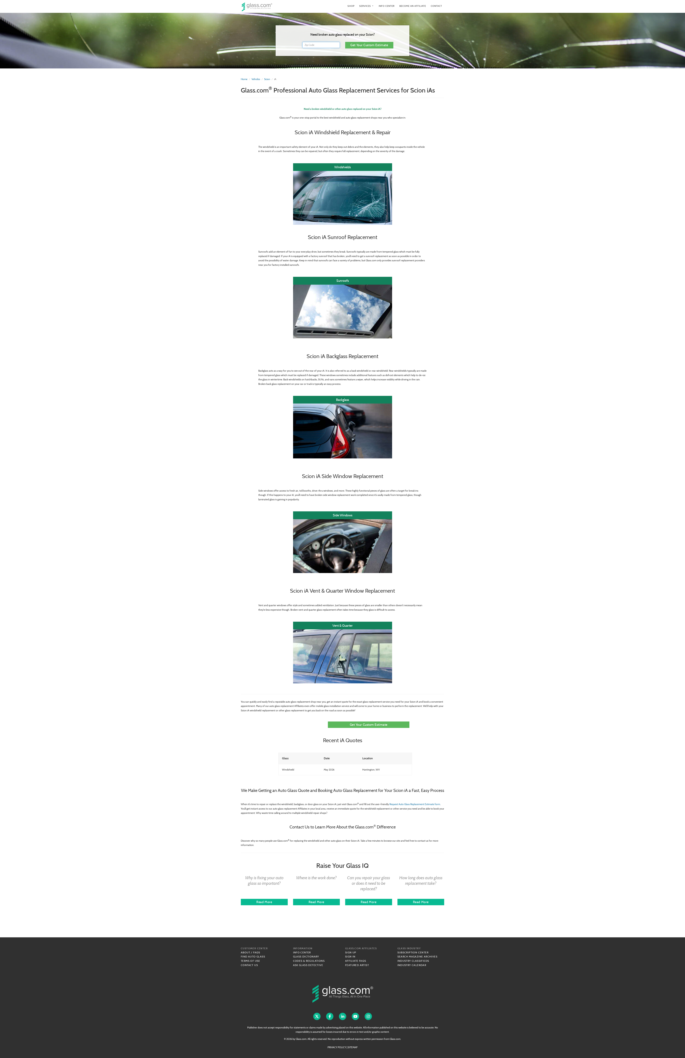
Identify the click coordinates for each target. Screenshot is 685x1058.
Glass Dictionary (306, 956)
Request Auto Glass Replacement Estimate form (414, 804)
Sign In (350, 956)
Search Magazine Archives (417, 956)
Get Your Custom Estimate (369, 45)
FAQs (256, 952)
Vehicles (256, 79)
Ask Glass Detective (308, 965)
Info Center (387, 5)
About (245, 952)
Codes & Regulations (309, 960)
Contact (436, 5)
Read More (264, 902)
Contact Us (249, 965)
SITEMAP (352, 1047)
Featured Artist (357, 965)
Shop (350, 5)
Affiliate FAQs (355, 960)
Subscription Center (413, 952)
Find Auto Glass (253, 956)
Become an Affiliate (412, 5)
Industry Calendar (411, 965)
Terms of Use (250, 960)
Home (244, 79)
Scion (267, 79)
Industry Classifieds (413, 960)
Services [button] (366, 5)
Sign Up (350, 952)
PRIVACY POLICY (337, 1047)
